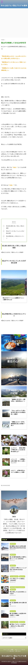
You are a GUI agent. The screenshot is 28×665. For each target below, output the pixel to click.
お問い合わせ (18, 651)
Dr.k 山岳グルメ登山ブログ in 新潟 (14, 5)
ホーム (5, 649)
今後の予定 (11, 651)
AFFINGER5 (14, 662)
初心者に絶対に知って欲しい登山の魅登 (15, 227)
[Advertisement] (14, 23)
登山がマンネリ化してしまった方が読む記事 (15, 232)
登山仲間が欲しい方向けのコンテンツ (15, 237)
